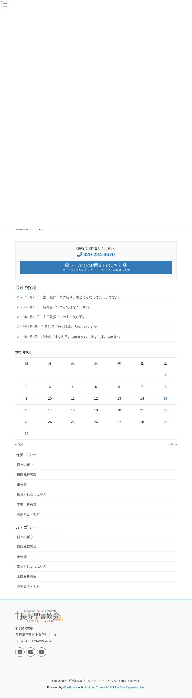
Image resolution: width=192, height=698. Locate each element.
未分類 (22, 484)
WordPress (70, 687)
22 (165, 410)
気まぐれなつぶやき (31, 494)
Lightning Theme (94, 687)
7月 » (173, 444)
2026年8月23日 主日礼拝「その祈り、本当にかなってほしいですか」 (69, 297)
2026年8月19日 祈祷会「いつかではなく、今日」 (54, 307)
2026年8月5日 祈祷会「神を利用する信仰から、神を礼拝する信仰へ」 (70, 337)
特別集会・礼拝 (28, 514)
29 (165, 422)
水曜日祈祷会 (27, 504)
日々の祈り (25, 465)
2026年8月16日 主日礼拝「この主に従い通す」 (53, 317)
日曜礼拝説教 (27, 475)
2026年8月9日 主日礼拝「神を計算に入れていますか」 (58, 327)
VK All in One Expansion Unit (126, 687)
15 (165, 398)
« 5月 (19, 444)
